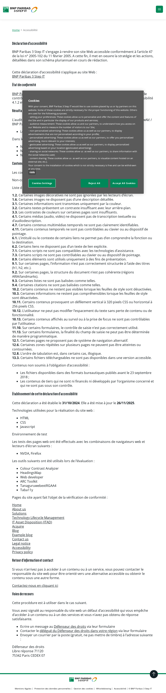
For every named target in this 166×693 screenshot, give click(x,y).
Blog (15, 530)
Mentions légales (23, 688)
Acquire (18, 526)
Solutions (19, 513)
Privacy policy (22, 552)
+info (32, 172)
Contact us (20, 539)
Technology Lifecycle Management (38, 517)
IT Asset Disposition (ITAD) (32, 522)
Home (16, 30)
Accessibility (21, 547)
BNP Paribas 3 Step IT (28, 76)
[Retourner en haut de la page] (154, 674)
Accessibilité (120, 688)
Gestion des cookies (83, 688)
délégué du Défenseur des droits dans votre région (79, 631)
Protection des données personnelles (52, 688)
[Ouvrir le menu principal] (159, 10)
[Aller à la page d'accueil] (20, 9)
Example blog (22, 535)
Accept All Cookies (124, 183)
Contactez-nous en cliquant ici (35, 585)
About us (19, 509)
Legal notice (21, 543)
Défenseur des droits (70, 626)
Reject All (94, 183)
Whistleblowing (103, 688)
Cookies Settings (42, 183)
